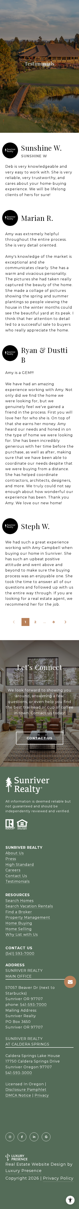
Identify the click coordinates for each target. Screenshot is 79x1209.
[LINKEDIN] (34, 1136)
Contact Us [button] (40, 738)
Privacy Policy (58, 1178)
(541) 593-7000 (19, 953)
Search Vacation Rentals (29, 906)
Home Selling (18, 929)
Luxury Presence (23, 1170)
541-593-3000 (18, 1073)
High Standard (19, 864)
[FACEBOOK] (22, 1136)
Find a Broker (18, 912)
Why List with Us (21, 934)
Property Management (27, 917)
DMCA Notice (18, 1095)
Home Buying (18, 923)
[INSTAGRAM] (9, 1136)
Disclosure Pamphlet (26, 1090)
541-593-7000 (33, 1005)
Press (10, 859)
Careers (12, 870)
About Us (14, 853)
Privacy (42, 1095)
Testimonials (17, 881)
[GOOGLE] (46, 1136)
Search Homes (19, 901)
